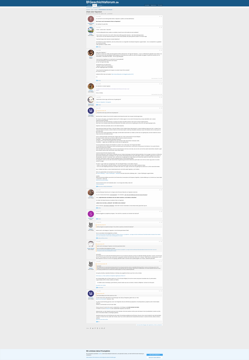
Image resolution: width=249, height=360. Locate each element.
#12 (161, 291)
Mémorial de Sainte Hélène (102, 180)
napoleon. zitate (103, 13)
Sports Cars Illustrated (101, 299)
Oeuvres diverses (100, 184)
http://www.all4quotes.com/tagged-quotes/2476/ (122, 74)
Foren (94, 5)
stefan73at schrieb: (100, 224)
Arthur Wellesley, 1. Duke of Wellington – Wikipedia (108, 173)
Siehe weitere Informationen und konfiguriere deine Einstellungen (101, 357)
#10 (161, 241)
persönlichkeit (109, 13)
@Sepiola (108, 308)
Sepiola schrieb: (100, 244)
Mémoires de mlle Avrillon (102, 319)
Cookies (100, 353)
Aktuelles (100, 5)
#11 (161, 261)
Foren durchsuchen (96, 7)
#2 (161, 27)
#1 (161, 16)
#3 (161, 50)
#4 (161, 83)
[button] (103, 5)
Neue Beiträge (89, 7)
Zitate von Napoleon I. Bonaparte (103, 102)
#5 (161, 97)
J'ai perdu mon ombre (101, 285)
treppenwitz (89, 13)
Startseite (89, 5)
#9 (161, 222)
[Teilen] (160, 16)
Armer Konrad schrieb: (101, 263)
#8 (161, 211)
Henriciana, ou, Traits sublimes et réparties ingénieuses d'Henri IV (110, 275)
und (103, 238)
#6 (161, 108)
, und (105, 186)
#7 (161, 189)
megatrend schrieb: (100, 110)
